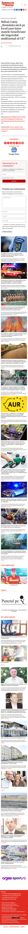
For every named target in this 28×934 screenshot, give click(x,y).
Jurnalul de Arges (7, 42)
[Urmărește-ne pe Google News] (14, 151)
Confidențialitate (14, 926)
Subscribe (14, 181)
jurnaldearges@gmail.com (13, 893)
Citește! (14, 261)
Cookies (22, 926)
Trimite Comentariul (7, 231)
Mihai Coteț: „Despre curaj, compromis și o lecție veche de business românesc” (13, 129)
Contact (5, 926)
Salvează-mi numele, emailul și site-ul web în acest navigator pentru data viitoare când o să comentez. (14, 226)
